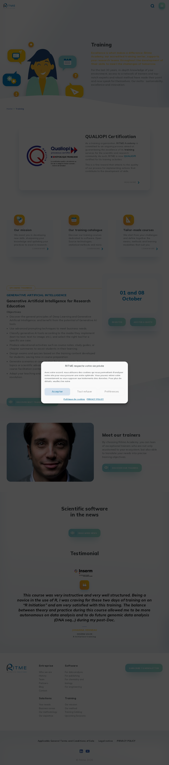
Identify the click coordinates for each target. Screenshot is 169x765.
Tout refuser (84, 391)
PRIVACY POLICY (95, 399)
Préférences (111, 391)
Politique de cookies (74, 399)
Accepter (57, 391)
